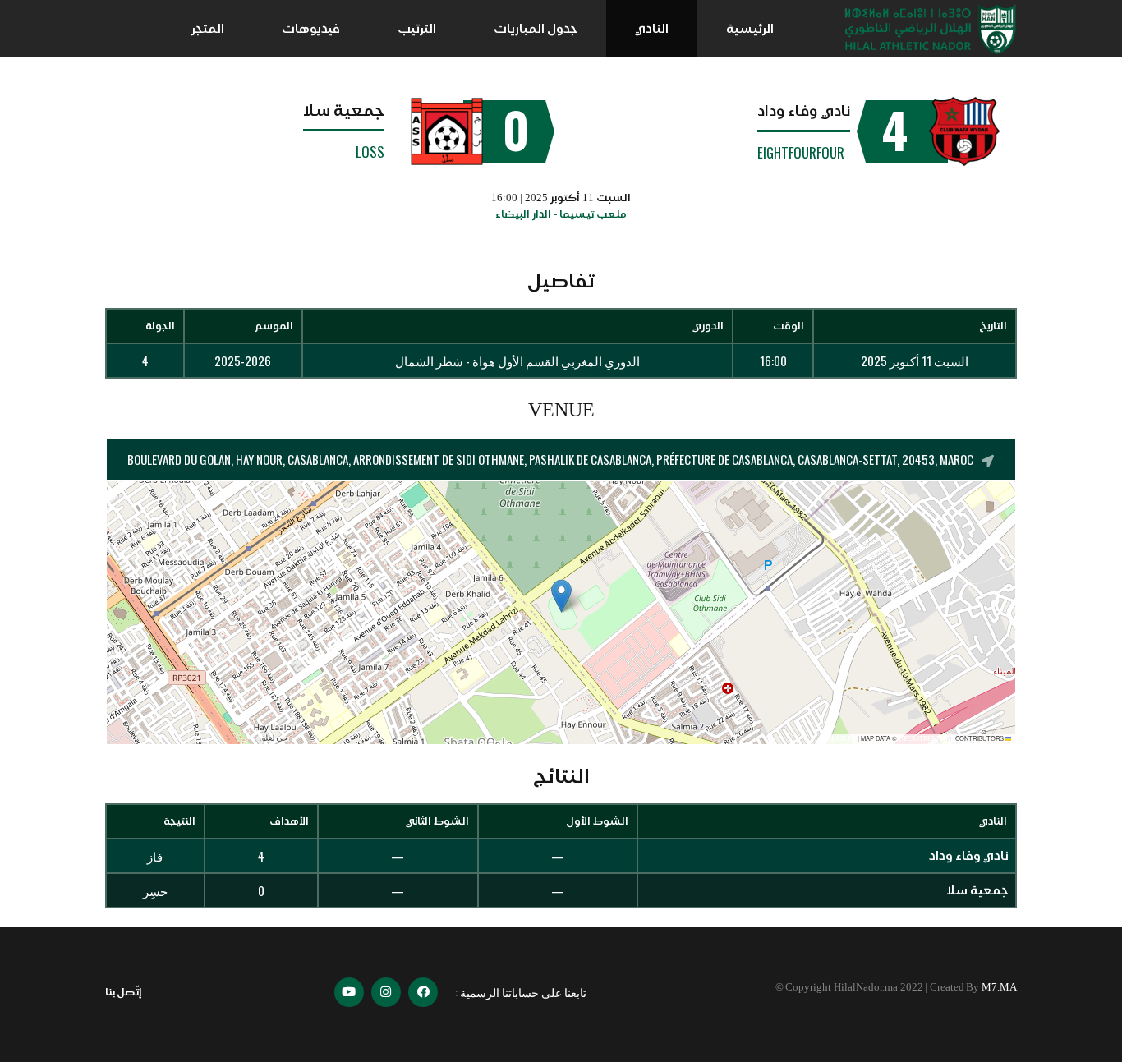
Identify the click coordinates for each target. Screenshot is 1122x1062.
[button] (561, 596)
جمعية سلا (343, 110)
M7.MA (999, 987)
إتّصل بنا (123, 992)
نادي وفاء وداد (803, 111)
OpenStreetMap (926, 738)
